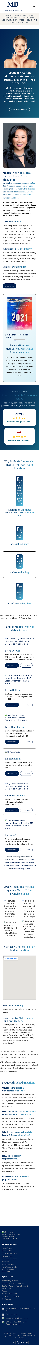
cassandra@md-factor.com (17, 1318)
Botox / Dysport (8, 1248)
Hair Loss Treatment (15, 795)
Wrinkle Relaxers (8, 1264)
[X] (18, 1342)
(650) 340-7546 (12, 1314)
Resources (6, 1291)
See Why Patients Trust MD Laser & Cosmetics (15, 1287)
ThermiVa (5, 1262)
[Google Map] (22, 1342)
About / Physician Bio (10, 1281)
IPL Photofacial (12, 758)
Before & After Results (10, 1293)
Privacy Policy (22, 1335)
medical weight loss (21, 868)
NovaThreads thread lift (25, 865)
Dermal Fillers (12, 690)
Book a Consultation (19, 109)
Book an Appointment (10, 1296)
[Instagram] (26, 1342)
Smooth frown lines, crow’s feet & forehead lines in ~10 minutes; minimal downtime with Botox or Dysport (19, 658)
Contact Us (6, 1299)
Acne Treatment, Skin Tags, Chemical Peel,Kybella (10, 1269)
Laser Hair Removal (15, 726)
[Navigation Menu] (34, 6)
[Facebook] (13, 1342)
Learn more (9, 286)
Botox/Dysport (12, 650)
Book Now (26, 665)
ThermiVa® (11, 835)
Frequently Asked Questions (13, 1283)
